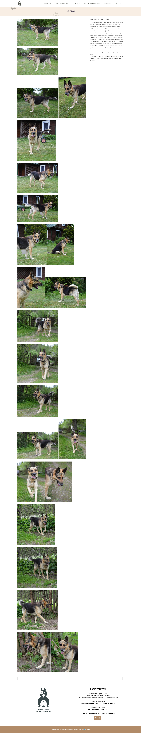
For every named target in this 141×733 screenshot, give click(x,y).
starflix (87, 729)
